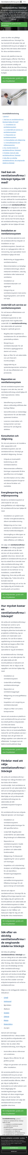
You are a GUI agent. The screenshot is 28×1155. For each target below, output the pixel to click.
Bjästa (6, 1020)
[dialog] (14, 1145)
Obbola (6, 1016)
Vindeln (6, 1013)
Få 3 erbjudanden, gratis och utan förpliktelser (11, 24)
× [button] (26, 1137)
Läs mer (8, 1144)
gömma (6, 116)
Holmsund (7, 1001)
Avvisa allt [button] (14, 1151)
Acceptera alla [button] (14, 1147)
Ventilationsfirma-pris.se (11, 2)
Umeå (6, 997)
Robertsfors (8, 1024)
